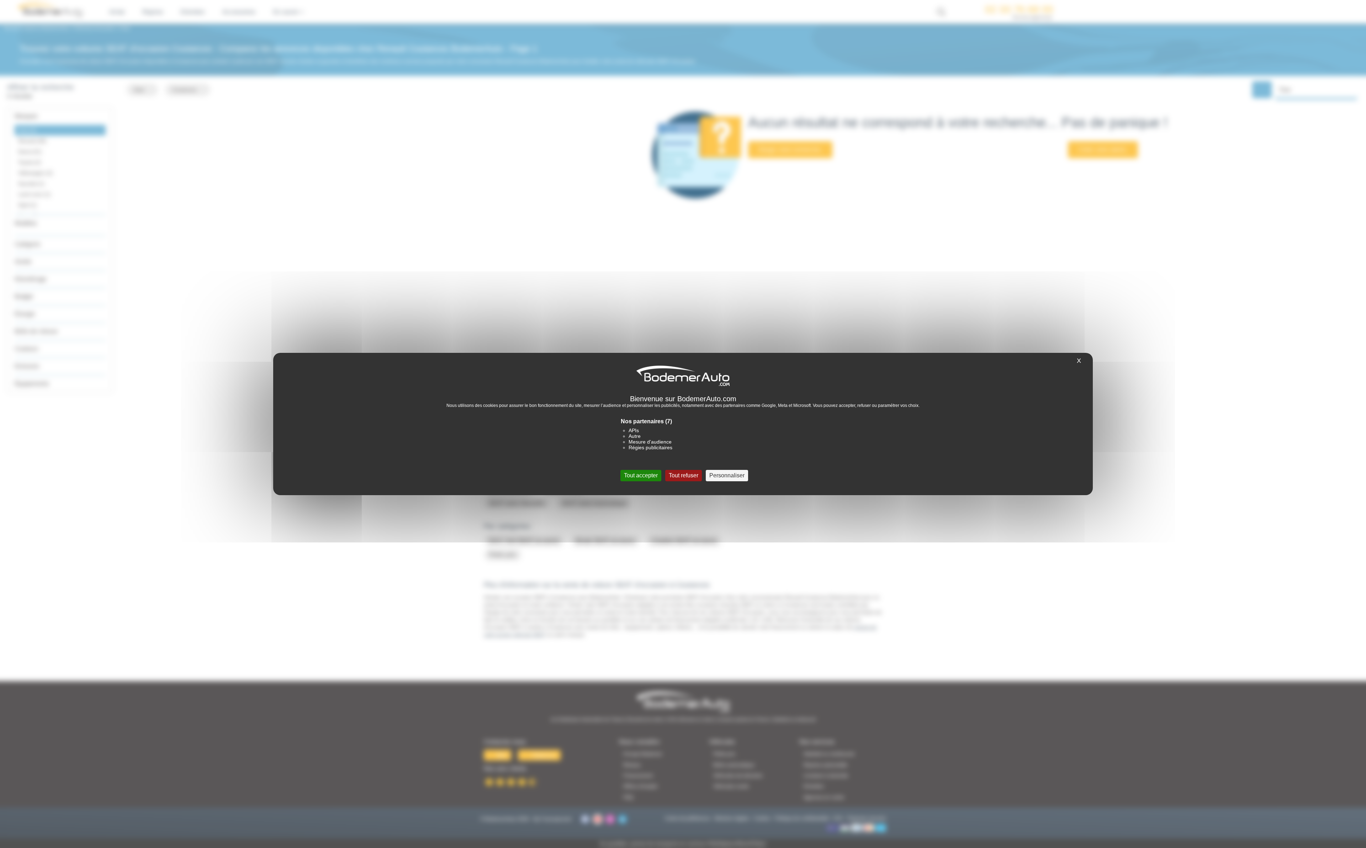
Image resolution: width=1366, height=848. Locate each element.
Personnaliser (727, 475)
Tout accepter (641, 475)
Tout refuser (683, 475)
